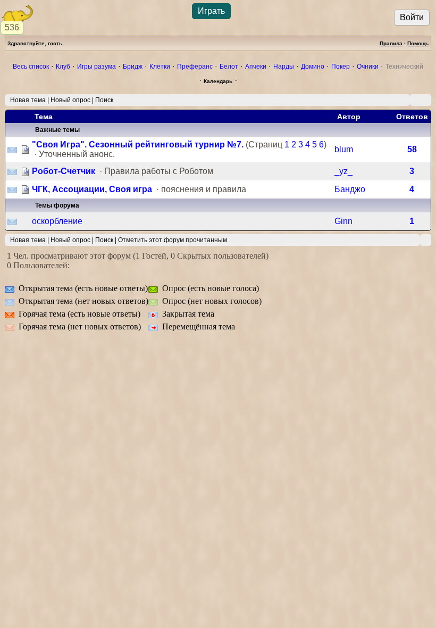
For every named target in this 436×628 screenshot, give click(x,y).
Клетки (159, 66)
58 (412, 149)
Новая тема (28, 100)
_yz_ (343, 171)
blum (343, 149)
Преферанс (195, 66)
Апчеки (255, 66)
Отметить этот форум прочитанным (172, 240)
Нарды (283, 66)
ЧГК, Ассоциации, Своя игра (92, 189)
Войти (412, 17)
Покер (340, 66)
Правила (391, 43)
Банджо (349, 189)
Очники (368, 66)
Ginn (343, 221)
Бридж (132, 66)
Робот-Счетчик (63, 171)
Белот (229, 66)
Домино (312, 66)
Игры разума (96, 66)
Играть (211, 10)
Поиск (104, 100)
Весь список (31, 66)
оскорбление (57, 221)
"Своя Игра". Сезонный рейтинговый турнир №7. (138, 144)
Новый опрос (70, 100)
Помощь (418, 43)
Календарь (218, 81)
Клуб (63, 66)
